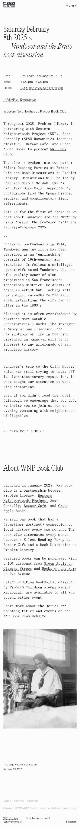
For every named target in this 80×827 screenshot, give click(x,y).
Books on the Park (59, 568)
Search (7, 800)
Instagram (71, 821)
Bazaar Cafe (35, 506)
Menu (71, 5)
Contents (19, 800)
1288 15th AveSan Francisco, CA (13, 820)
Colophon (32, 800)
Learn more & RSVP (25, 431)
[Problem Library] (9, 4)
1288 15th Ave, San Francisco (41, 88)
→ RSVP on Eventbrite (19, 99)
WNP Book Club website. (25, 616)
